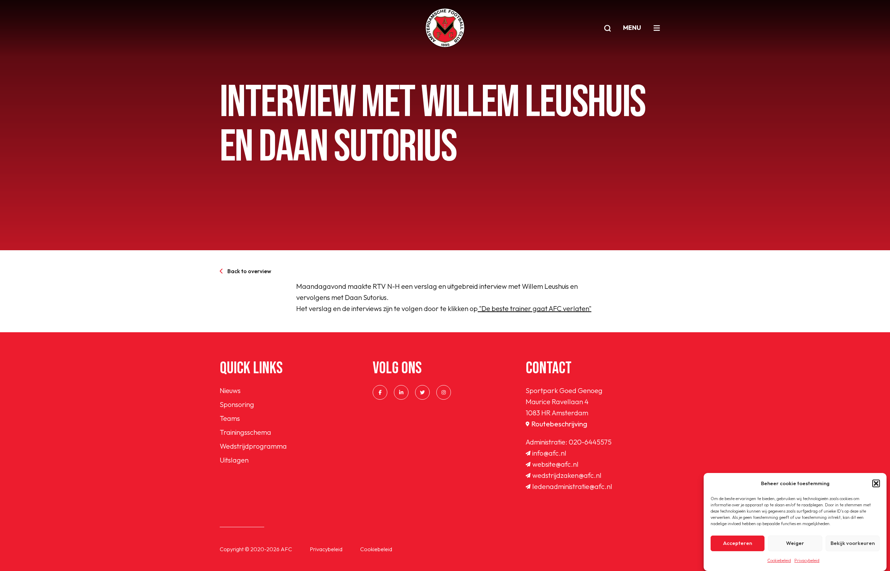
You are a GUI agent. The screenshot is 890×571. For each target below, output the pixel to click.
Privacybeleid (806, 560)
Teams (230, 418)
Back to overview (249, 271)
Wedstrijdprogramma (253, 446)
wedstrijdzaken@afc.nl (566, 475)
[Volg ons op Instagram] (443, 392)
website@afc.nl (555, 464)
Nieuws (230, 390)
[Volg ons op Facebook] (380, 392)
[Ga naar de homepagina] (445, 27)
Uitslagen (234, 460)
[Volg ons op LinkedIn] (401, 392)
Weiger (795, 543)
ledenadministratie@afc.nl (572, 486)
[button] (876, 483)
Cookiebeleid (779, 560)
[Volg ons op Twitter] (422, 392)
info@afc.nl (549, 453)
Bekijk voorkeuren (853, 543)
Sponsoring (237, 404)
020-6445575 (590, 442)
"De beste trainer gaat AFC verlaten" (534, 308)
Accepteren (737, 543)
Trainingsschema (245, 432)
